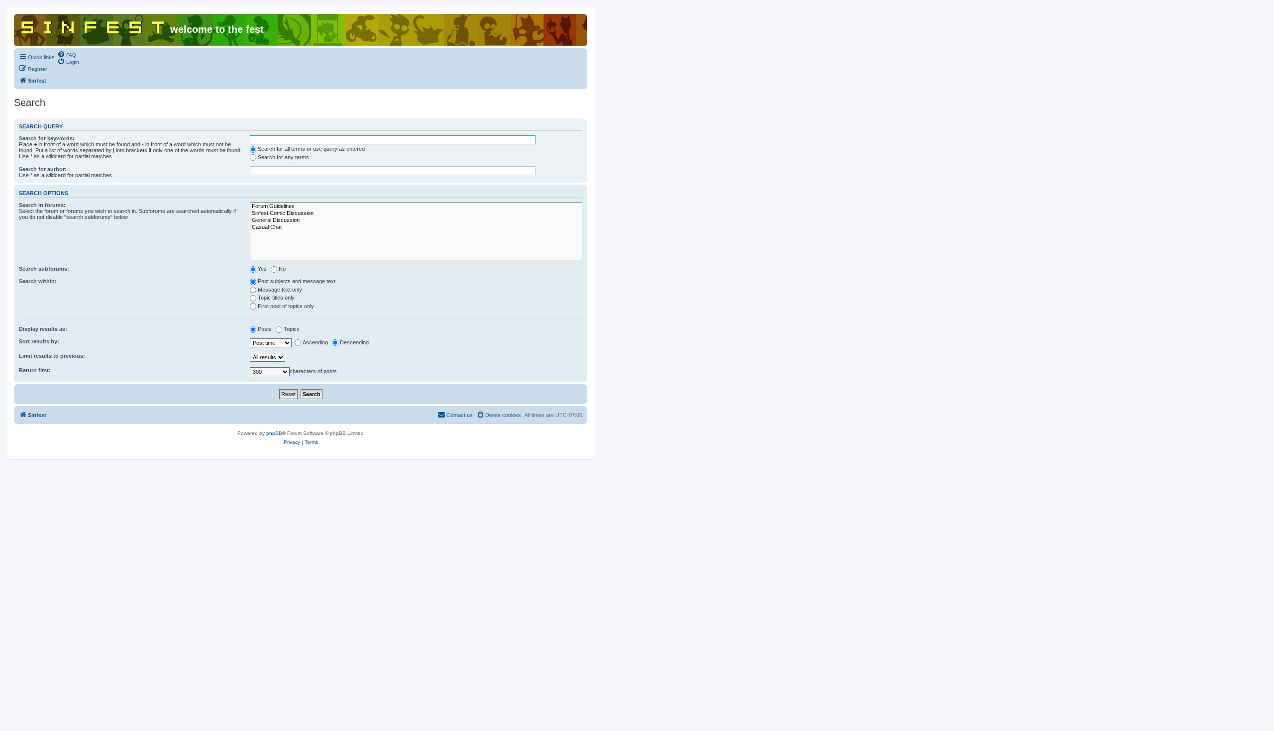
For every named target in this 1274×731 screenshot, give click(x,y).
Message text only (280, 290)
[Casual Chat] (416, 227)
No (282, 269)
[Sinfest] (93, 25)
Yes (262, 269)
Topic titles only (276, 298)
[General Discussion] (416, 220)
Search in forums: (42, 205)
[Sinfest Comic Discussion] (416, 213)
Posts (265, 329)
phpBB (274, 433)
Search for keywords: (47, 138)
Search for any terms (283, 157)
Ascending (315, 342)
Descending (354, 342)
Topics (292, 329)
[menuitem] (66, 54)
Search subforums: (44, 269)
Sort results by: (39, 341)
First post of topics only (286, 306)
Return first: (35, 370)
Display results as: (43, 329)
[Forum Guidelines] (416, 206)
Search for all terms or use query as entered (311, 149)
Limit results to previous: (52, 356)
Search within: (38, 281)
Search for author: (43, 169)
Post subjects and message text (296, 281)
